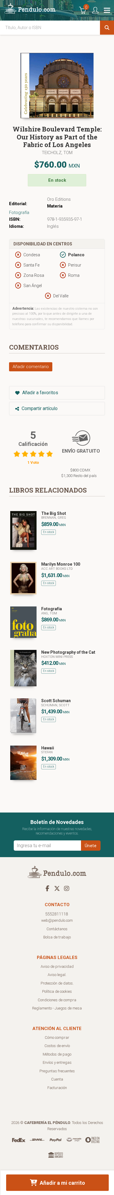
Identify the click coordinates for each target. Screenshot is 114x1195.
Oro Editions (59, 199)
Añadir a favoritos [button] (39, 392)
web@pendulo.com (57, 920)
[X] (57, 888)
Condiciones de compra (57, 1000)
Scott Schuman (56, 700)
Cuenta (57, 1079)
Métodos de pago (57, 1054)
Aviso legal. (57, 974)
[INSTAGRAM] (66, 888)
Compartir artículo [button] (39, 408)
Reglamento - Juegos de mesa (57, 1008)
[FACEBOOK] (47, 888)
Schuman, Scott (55, 705)
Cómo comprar (57, 1037)
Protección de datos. (57, 983)
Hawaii (47, 748)
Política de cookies (57, 991)
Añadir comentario (31, 366)
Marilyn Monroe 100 (60, 564)
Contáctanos (57, 929)
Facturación (57, 1088)
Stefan (47, 752)
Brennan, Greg (53, 518)
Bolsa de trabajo (57, 937)
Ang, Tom (49, 613)
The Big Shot (53, 513)
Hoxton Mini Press (57, 657)
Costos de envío (57, 1046)
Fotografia (51, 608)
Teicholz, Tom (57, 152)
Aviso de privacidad (57, 966)
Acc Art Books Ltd (57, 569)
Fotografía (19, 212)
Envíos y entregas (57, 1062)
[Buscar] (107, 28)
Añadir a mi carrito (62, 1183)
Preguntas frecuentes (57, 1071)
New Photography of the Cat (68, 652)
